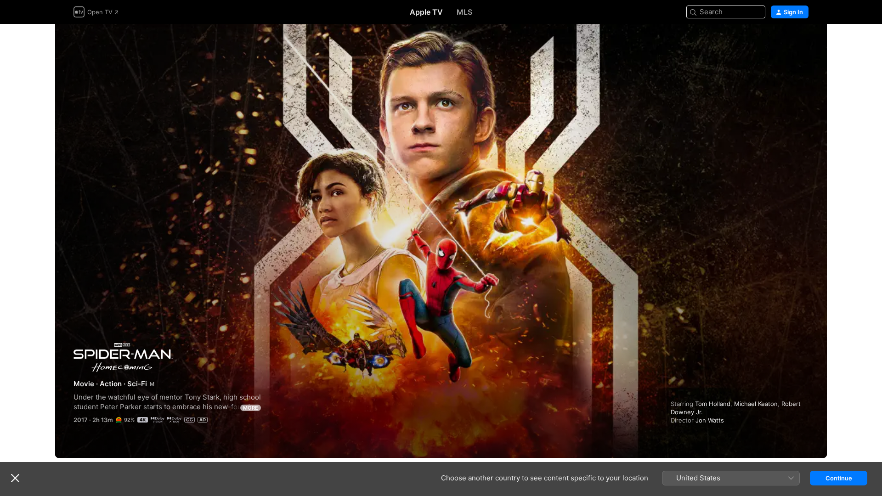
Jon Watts (709, 420)
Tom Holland (712, 403)
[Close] (15, 478)
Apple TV (426, 12)
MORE (250, 408)
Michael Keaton (756, 403)
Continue (838, 478)
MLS (464, 12)
